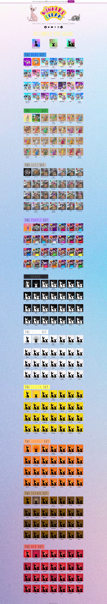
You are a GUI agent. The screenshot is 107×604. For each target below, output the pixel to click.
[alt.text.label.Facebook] (55, 27)
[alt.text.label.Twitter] (48, 27)
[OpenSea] (45, 27)
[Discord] (52, 27)
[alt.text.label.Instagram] (58, 27)
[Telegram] (61, 27)
